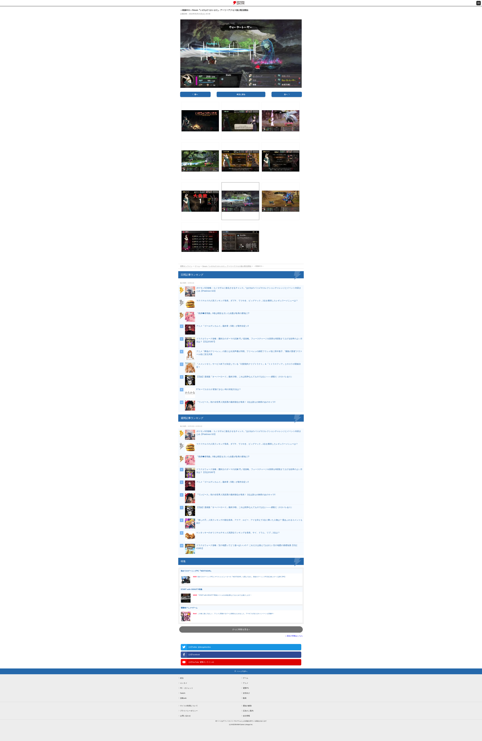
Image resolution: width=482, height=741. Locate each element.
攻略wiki (183, 698)
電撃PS (246, 688)
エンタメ (183, 683)
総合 (182, 678)
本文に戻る (241, 94)
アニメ (245, 683)
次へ (286, 94)
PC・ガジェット (186, 688)
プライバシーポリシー (189, 711)
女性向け (246, 693)
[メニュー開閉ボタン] (478, 3)
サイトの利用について (189, 706)
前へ (196, 94)
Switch (182, 693)
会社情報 (246, 716)
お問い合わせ (185, 716)
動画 (244, 698)
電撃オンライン (186, 266)
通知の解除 (247, 706)
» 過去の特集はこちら (294, 636)
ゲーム (197, 266)
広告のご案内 (248, 711)
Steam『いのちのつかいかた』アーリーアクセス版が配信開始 (226, 266)
